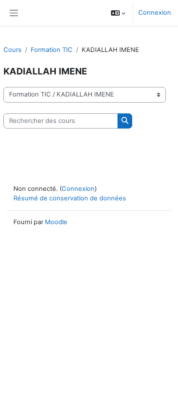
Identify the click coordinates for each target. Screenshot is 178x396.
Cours (12, 50)
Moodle (56, 222)
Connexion (154, 12)
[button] (118, 13)
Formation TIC (52, 50)
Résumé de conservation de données (69, 198)
